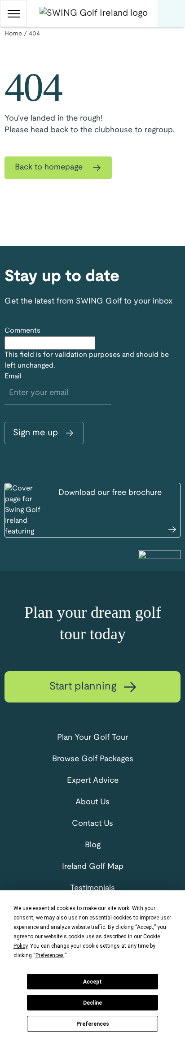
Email (13, 376)
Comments (22, 330)
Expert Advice (93, 781)
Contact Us (92, 824)
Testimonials (92, 888)
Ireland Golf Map (92, 867)
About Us (92, 802)
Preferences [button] (49, 955)
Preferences (92, 1024)
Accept (92, 982)
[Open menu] (13, 13)
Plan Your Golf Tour (92, 737)
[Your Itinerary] (171, 13)
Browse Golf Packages (92, 759)
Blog (93, 845)
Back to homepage (50, 167)
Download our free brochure (110, 493)
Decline (92, 1003)
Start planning (84, 687)
